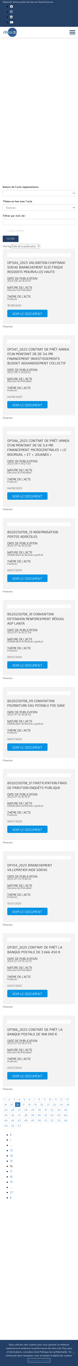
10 (50, 1099)
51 (45, 1120)
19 (35, 1104)
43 (58, 1115)
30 (39, 1110)
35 (6, 1115)
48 (26, 1120)
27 (19, 1110)
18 (29, 1104)
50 (39, 1120)
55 (6, 1125)
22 (54, 1104)
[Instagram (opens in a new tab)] (11, 11)
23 (61, 1104)
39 (32, 1115)
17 (23, 1104)
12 (61, 1099)
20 (41, 1104)
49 (32, 1120)
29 (32, 1110)
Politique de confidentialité (54, 1351)
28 (26, 1110)
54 (65, 1120)
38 (26, 1115)
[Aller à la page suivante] (10, 1197)
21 (48, 1104)
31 (45, 1110)
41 (45, 1115)
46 (12, 1120)
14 (5, 1104)
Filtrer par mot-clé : (14, 215)
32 (52, 1110)
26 (12, 1110)
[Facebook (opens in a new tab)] (11, 6)
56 (12, 1125)
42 (52, 1115)
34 (65, 1110)
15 (11, 1104)
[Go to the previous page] (10, 1135)
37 (19, 1115)
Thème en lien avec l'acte (17, 201)
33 (58, 1110)
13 (67, 1099)
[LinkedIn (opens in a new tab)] (11, 17)
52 (52, 1120)
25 (6, 1110)
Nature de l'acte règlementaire (20, 187)
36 (12, 1115)
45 (6, 1120)
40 (39, 1115)
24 (67, 1104)
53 (58, 1120)
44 (65, 1115)
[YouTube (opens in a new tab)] (11, 22)
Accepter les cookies (39, 1360)
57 (19, 1125)
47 (19, 1120)
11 (56, 1099)
